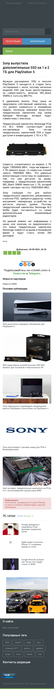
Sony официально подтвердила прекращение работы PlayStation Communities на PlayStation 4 (25, 407)
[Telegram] (29, 264)
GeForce (27, 648)
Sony (5, 241)
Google (8, 654)
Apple (29, 642)
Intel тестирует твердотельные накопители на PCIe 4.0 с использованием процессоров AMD (27, 489)
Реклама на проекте (37, 3)
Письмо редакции (14, 3)
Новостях (19, 273)
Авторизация (37, 41)
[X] (33, 264)
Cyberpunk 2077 (11, 648)
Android (18, 642)
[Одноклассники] (25, 264)
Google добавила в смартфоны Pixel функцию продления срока (31, 528)
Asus (39, 642)
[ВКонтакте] (21, 264)
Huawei (29, 654)
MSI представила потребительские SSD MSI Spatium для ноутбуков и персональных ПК (23, 366)
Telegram (34, 273)
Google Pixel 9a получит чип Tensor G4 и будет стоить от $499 (32, 561)
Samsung (18, 95)
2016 (7, 642)
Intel (40, 654)
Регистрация (13, 41)
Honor (18, 654)
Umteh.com (19, 683)
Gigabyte (39, 648)
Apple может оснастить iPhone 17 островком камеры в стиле (32, 544)
